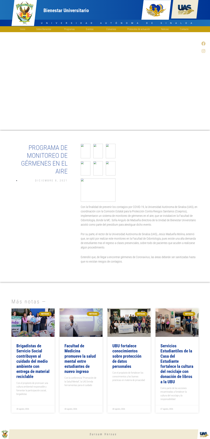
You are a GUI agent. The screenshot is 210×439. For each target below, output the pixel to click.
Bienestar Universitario (66, 10)
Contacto (184, 29)
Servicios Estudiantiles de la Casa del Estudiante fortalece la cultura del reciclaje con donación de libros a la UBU (176, 363)
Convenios (111, 29)
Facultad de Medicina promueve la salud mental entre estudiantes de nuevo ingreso (80, 358)
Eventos (90, 29)
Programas (69, 29)
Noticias (165, 29)
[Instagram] (203, 51)
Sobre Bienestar (43, 29)
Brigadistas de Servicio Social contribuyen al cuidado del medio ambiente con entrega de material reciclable (33, 361)
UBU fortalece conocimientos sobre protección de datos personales (126, 356)
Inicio (22, 29)
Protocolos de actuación (138, 29)
